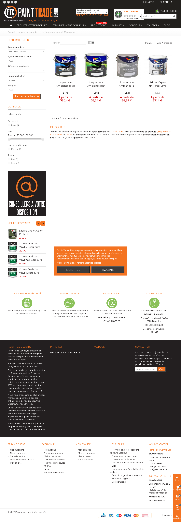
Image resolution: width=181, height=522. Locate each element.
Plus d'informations (66, 262)
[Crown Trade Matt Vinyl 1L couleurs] (13, 273)
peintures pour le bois (18, 382)
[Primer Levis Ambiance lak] (127, 65)
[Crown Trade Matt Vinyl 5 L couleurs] (13, 247)
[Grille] (89, 42)
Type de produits (16, 47)
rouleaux (22, 391)
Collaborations (118, 482)
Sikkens (59, 134)
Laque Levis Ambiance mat (96, 84)
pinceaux (12, 391)
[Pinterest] (12, 2)
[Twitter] (8, 2)
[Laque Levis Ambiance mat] (96, 65)
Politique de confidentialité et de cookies (127, 470)
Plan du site (15, 463)
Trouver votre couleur (68, 25)
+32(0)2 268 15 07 (111, 321)
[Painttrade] (31, 13)
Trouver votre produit (32, 25)
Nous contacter (17, 453)
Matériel (47, 466)
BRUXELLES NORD (154, 314)
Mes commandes (86, 453)
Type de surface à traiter (20, 56)
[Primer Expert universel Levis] (158, 65)
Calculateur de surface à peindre (127, 462)
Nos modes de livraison (123, 459)
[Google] (15, 2)
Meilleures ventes (19, 223)
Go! (161, 369)
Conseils (134, 25)
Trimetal (167, 131)
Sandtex (28, 404)
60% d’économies (29, 366)
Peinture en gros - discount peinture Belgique (124, 451)
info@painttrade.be (158, 469)
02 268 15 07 (101, 15)
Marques (116, 25)
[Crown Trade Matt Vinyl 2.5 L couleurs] (13, 260)
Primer (16, 149)
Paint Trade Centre (17, 350)
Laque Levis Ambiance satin (65, 84)
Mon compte (84, 450)
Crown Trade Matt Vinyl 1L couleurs (30, 271)
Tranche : (12, 135)
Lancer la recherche (27, 96)
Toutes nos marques (53, 472)
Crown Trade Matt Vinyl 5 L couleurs (30, 245)
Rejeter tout (73, 269)
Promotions (98, 25)
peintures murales (28, 379)
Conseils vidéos (17, 456)
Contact (151, 25)
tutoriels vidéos (19, 423)
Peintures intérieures (51, 32)
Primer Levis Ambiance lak (127, 84)
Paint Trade (117, 131)
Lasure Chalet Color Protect (31, 232)
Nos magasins (16, 450)
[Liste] (93, 42)
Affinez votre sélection (19, 66)
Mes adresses (84, 456)
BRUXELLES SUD (154, 325)
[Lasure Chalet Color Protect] (13, 234)
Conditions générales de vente (126, 475)
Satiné (15, 163)
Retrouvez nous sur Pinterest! (65, 352)
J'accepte (108, 269)
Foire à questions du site (21, 459)
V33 (52, 134)
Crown (69, 134)
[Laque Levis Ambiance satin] (66, 65)
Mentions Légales (120, 478)
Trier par (56, 43)
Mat (14, 159)
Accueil (11, 32)
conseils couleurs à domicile (21, 419)
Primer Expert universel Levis (157, 84)
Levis (15, 125)
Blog (167, 25)
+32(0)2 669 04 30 (157, 490)
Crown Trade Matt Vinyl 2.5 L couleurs (30, 258)
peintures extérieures (18, 376)
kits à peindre (33, 391)
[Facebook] (4, 2)
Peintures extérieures (54, 463)
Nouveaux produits (53, 453)
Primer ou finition (16, 76)
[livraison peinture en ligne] (27, 193)
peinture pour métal (23, 385)
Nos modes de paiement (124, 456)
